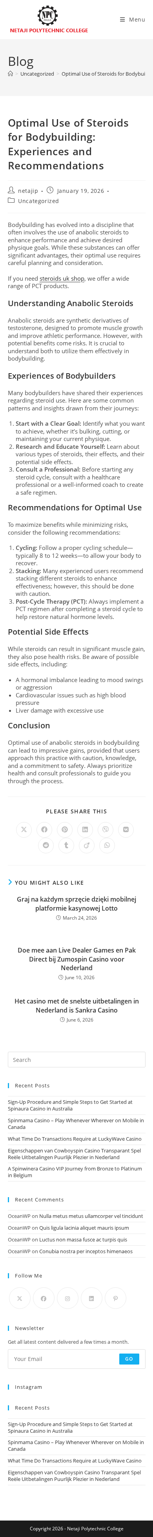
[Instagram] (67, 1298)
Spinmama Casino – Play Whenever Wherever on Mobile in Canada (76, 1124)
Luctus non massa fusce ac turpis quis (83, 1239)
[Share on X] (24, 830)
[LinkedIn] (91, 1298)
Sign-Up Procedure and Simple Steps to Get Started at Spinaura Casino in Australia (70, 1105)
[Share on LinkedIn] (85, 830)
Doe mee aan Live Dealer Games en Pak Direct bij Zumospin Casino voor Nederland (77, 959)
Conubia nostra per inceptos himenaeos (86, 1251)
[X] (20, 1298)
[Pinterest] (115, 1298)
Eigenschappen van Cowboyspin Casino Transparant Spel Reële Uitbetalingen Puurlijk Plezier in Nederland (74, 1154)
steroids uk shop (62, 278)
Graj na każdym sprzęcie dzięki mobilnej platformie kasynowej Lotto (76, 903)
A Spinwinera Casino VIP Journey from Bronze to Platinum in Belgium (75, 1172)
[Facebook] (44, 1298)
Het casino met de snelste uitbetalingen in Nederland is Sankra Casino (77, 1005)
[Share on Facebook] (44, 830)
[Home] (10, 73)
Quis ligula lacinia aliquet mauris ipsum (84, 1227)
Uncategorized (38, 201)
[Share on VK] (126, 830)
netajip (28, 190)
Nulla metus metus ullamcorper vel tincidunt (91, 1215)
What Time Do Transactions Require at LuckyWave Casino (75, 1138)
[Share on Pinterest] (65, 830)
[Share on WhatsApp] (107, 845)
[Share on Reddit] (46, 845)
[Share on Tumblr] (66, 845)
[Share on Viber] (105, 830)
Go (129, 1359)
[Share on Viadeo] (87, 845)
